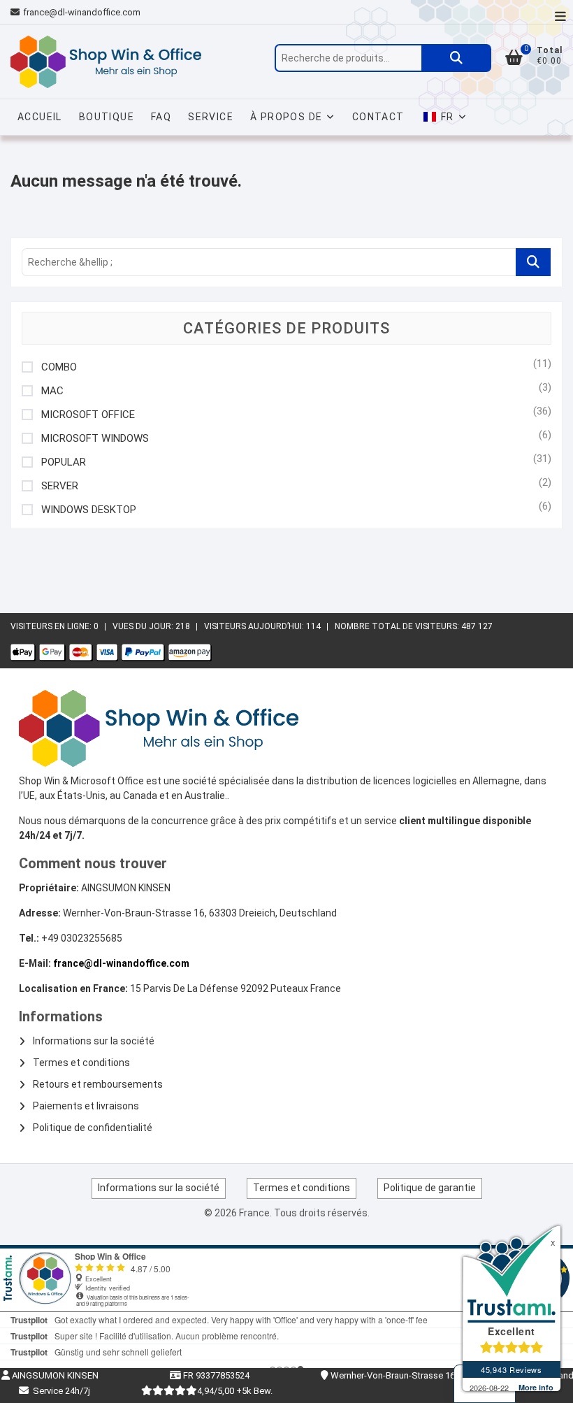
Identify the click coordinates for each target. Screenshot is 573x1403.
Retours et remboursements (98, 1084)
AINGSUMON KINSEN (54, 1375)
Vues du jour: (144, 626)
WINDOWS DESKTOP (88, 510)
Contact (378, 116)
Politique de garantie (430, 1187)
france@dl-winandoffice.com (81, 12)
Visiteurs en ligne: (52, 626)
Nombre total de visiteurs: (398, 626)
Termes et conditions (81, 1062)
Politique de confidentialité (92, 1127)
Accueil (39, 116)
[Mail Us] (16, 13)
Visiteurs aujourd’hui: (255, 626)
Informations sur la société (93, 1040)
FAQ (161, 116)
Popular (63, 462)
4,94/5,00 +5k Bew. (235, 1391)
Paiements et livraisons (86, 1105)
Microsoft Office (88, 415)
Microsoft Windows (95, 438)
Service (210, 116)
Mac (52, 391)
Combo (59, 367)
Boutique (106, 116)
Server (59, 486)
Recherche (456, 58)
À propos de (286, 116)
